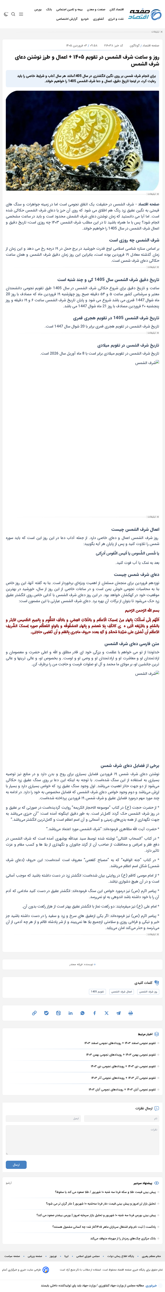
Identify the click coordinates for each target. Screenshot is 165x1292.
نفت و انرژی (116, 19)
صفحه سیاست (12, 1256)
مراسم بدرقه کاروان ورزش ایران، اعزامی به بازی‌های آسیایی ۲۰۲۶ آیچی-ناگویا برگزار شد (90, 1285)
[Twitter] (106, 1013)
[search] (13, 14)
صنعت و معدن (96, 9)
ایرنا (66, 1256)
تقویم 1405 (97, 992)
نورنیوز (53, 1256)
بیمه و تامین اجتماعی (70, 9)
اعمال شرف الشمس (121, 992)
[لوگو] (145, 14)
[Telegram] (118, 1013)
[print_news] (130, 1013)
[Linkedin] (70, 1013)
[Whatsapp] (82, 1013)
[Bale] (46, 1013)
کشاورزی (99, 19)
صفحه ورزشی (35, 1256)
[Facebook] (94, 1013)
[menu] (21, 14)
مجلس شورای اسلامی (87, 1256)
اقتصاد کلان (117, 9)
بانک (49, 9)
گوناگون (135, 45)
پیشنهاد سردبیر (143, 1183)
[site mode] (6, 14)
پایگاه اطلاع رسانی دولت (120, 1256)
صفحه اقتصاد (151, 45)
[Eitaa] (58, 1013)
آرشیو (9, 1183)
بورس (38, 9)
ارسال (16, 1164)
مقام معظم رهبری (151, 1256)
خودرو (85, 19)
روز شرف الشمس (148, 992)
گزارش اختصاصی (67, 19)
